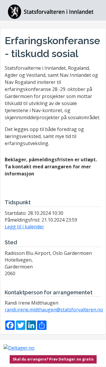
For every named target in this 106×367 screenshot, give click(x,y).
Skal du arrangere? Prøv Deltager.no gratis (53, 359)
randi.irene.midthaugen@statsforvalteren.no (54, 309)
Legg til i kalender (24, 226)
